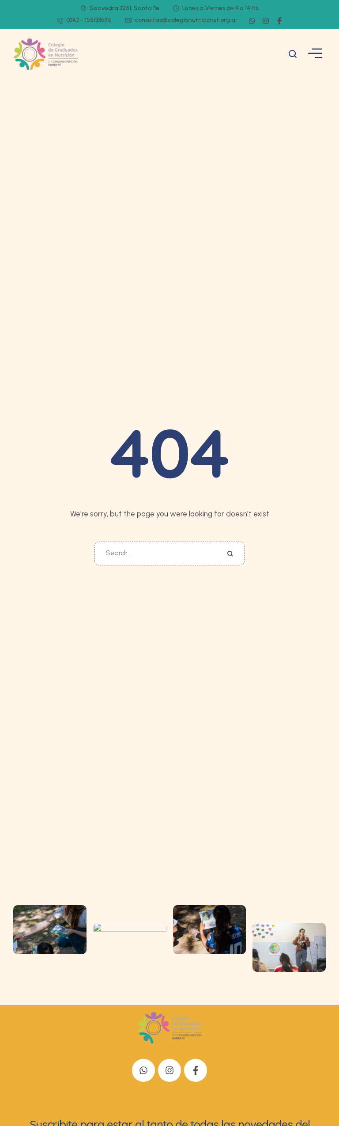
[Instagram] (265, 20)
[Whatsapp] (252, 20)
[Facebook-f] (279, 20)
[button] (293, 54)
